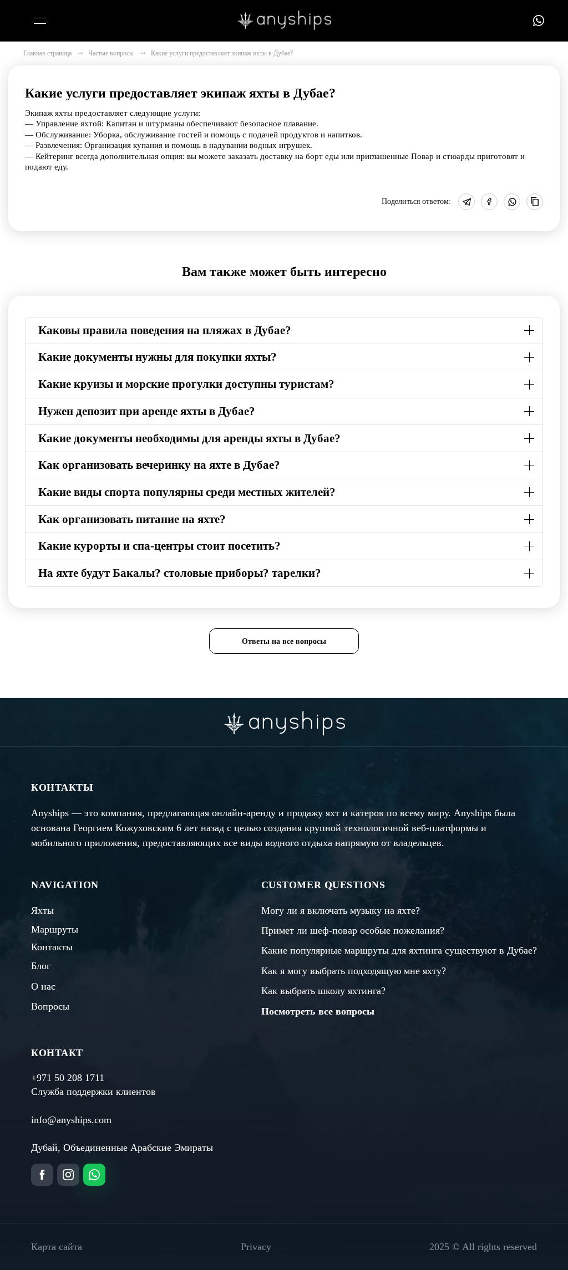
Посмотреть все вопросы (317, 1011)
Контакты (52, 947)
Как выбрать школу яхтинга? (323, 990)
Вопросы (50, 1006)
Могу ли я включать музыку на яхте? (340, 910)
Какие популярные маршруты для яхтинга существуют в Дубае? (399, 950)
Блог (40, 965)
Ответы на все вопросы (284, 641)
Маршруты (54, 929)
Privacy (256, 1246)
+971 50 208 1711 (67, 1077)
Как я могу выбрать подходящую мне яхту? (353, 970)
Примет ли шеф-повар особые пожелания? (352, 930)
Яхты (42, 910)
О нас (43, 986)
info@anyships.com (71, 1119)
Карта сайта (56, 1246)
